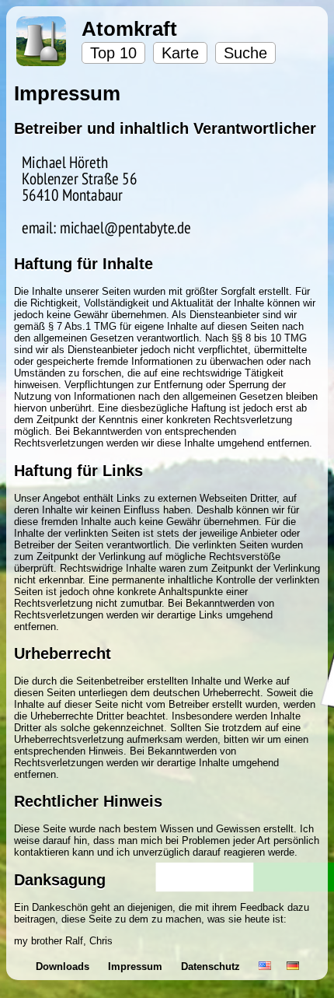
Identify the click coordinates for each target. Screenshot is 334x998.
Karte (180, 52)
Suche (245, 52)
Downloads (64, 966)
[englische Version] (265, 966)
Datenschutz (212, 966)
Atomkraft (129, 28)
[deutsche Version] (293, 966)
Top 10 (113, 52)
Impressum (136, 966)
